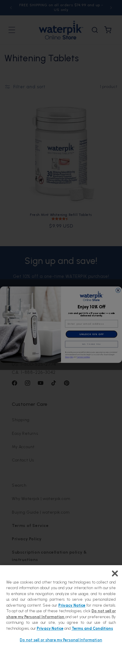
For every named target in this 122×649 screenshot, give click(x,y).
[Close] (114, 573)
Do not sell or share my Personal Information (61, 640)
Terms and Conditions (92, 628)
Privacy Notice (71, 605)
